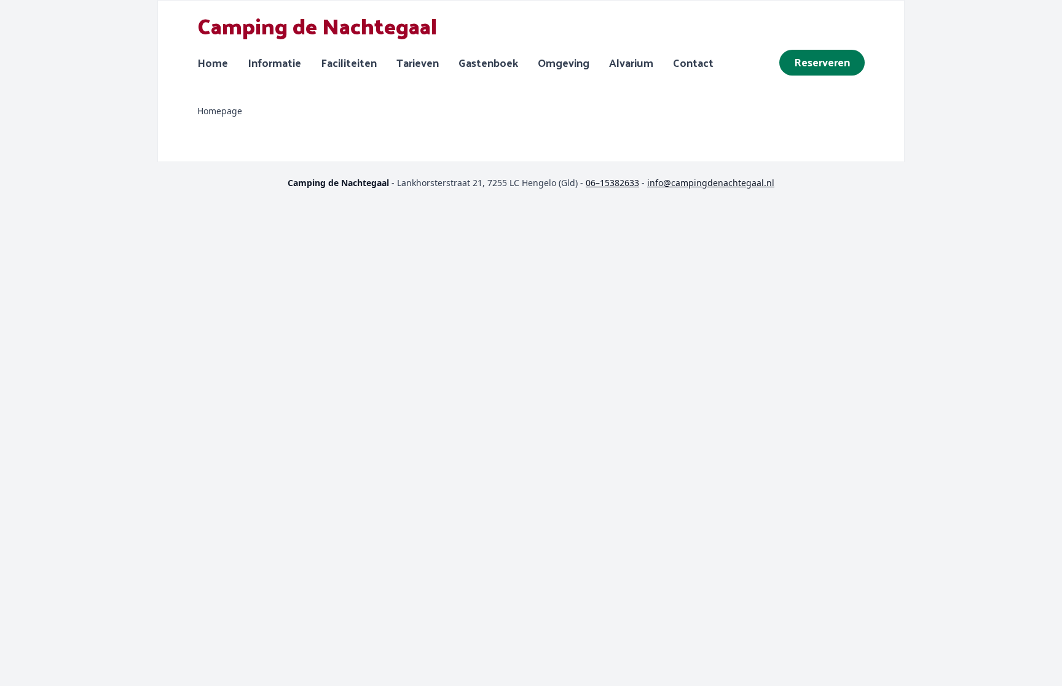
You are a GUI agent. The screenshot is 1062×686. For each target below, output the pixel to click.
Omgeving (563, 62)
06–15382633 (612, 183)
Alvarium (631, 62)
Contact (693, 62)
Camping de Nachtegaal (317, 25)
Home (212, 62)
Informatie (274, 62)
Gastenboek (488, 62)
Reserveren (822, 62)
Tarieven (417, 62)
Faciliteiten (349, 62)
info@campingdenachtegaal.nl (710, 183)
